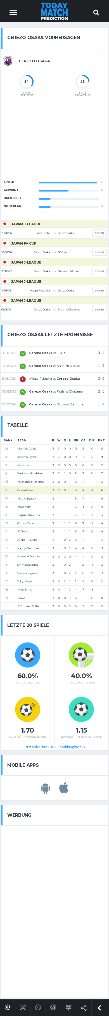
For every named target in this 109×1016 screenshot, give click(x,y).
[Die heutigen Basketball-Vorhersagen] (53, 1006)
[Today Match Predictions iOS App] (64, 790)
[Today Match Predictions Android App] (45, 790)
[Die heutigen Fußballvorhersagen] (8, 1006)
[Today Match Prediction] (54, 11)
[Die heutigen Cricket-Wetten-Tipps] (23, 1006)
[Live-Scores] (68, 1007)
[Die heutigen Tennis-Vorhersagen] (38, 1006)
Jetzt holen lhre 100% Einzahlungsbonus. (55, 747)
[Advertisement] (54, 143)
